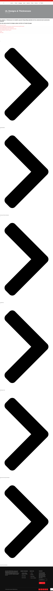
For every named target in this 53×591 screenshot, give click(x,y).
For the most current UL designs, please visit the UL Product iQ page (16, 23)
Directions (32, 574)
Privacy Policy (32, 576)
